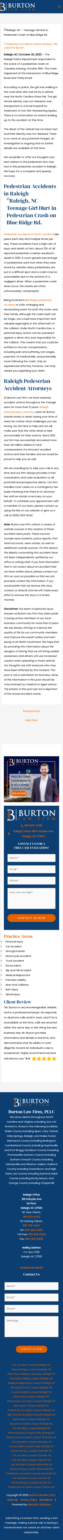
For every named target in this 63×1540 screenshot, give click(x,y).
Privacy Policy (28, 1500)
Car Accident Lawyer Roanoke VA (31, 1442)
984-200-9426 (34, 1239)
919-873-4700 (31, 1217)
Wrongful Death (15, 951)
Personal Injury (43, 44)
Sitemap (12, 1500)
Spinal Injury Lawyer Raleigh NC (31, 1419)
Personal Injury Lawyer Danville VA (31, 1451)
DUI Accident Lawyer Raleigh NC (31, 1428)
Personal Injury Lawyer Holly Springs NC (31, 1433)
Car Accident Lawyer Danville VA (31, 1455)
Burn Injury (12, 989)
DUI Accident (13, 965)
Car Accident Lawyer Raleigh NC (31, 1365)
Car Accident (14, 946)
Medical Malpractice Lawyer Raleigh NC (31, 1383)
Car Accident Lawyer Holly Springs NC (31, 1446)
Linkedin (38, 1267)
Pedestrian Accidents (19, 44)
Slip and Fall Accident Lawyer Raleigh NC (31, 1414)
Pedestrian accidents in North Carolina (28, 234)
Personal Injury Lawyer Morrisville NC (31, 1469)
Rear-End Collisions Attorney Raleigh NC (32, 1374)
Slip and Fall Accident (18, 970)
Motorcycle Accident (18, 956)
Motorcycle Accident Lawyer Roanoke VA (31, 1437)
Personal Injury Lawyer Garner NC (31, 1482)
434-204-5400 (33, 1230)
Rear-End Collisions (17, 985)
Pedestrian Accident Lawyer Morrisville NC (31, 1473)
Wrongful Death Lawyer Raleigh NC (31, 1387)
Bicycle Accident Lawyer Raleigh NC (31, 1423)
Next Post (31, 720)
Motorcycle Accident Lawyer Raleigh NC (31, 1401)
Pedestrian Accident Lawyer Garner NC (31, 1487)
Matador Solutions (39, 1504)
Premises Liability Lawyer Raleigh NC (31, 1378)
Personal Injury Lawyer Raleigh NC (31, 1369)
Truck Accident (15, 961)
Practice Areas (18, 936)
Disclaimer (45, 1500)
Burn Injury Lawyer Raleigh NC (31, 1405)
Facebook (26, 1267)
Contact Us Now (32, 918)
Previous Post (31, 711)
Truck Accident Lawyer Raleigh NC (31, 1392)
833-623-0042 (37, 1234)
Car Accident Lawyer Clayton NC (31, 1460)
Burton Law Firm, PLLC (42, 1495)
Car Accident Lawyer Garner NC (31, 1478)
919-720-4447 (31, 1225)
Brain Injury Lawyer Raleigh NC (32, 1396)
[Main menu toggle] (59, 6)
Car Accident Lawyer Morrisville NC (31, 1464)
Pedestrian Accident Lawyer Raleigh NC (31, 1410)
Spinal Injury (13, 994)
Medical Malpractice (18, 975)
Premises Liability (16, 980)
